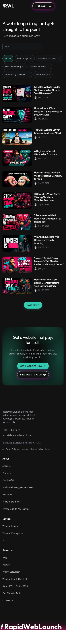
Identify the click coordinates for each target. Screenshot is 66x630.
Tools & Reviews (40, 66)
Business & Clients (49, 58)
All (8, 58)
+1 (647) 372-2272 (11, 429)
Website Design (10, 526)
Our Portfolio (8, 480)
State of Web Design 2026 (15, 586)
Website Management (13, 533)
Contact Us (7, 600)
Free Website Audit (31, 374)
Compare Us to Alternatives (15, 508)
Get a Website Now (31, 366)
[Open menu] (60, 5)
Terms (47, 449)
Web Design (24, 58)
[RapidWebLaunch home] (8, 6)
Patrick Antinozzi (13, 449)
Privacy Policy (37, 449)
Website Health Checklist (14, 578)
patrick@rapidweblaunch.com (17, 435)
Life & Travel (43, 74)
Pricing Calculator (11, 571)
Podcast (6, 564)
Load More (33, 305)
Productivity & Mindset (17, 74)
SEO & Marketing (14, 66)
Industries (7, 494)
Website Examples (11, 501)
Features (6, 473)
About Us (7, 465)
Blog (4, 557)
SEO (4, 540)
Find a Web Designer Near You (17, 487)
